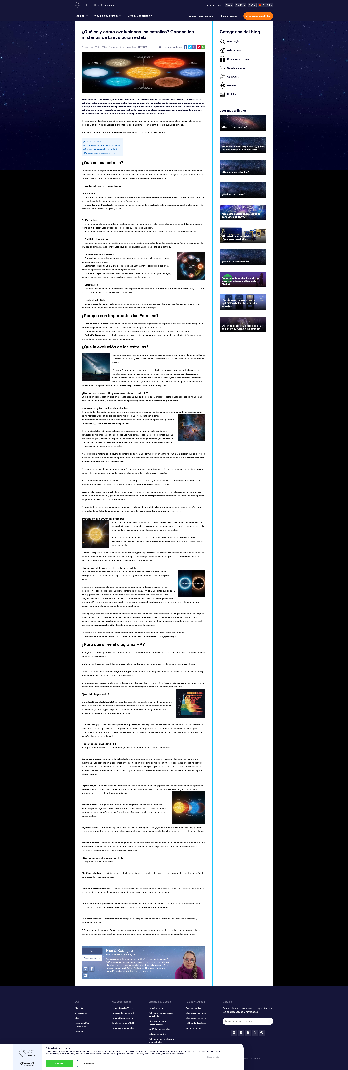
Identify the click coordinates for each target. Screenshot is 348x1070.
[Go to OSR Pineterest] (262, 1033)
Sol (154, 590)
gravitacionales (189, 374)
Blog (228, 5)
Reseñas (79, 1031)
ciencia (122, 47)
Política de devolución (196, 1023)
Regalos (79, 15)
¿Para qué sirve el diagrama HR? (99, 153)
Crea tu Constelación (140, 15)
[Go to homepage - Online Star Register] (95, 5)
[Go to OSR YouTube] (255, 1033)
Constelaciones (193, 1028)
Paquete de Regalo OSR (123, 1013)
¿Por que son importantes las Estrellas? (102, 145)
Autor (92, 951)
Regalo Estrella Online (122, 1008)
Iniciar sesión (229, 15)
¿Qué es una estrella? (93, 141)
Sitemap (255, 1058)
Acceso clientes (193, 1008)
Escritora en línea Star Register (121, 954)
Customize (89, 1064)
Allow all (59, 1064)
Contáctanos (81, 1013)
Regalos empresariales (201, 15)
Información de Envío (196, 1018)
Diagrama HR (90, 664)
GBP (251, 5)
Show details (213, 1057)
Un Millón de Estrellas (159, 1029)
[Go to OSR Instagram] (234, 1033)
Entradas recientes (92, 958)
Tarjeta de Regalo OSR (123, 1023)
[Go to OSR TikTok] (241, 1033)
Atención (210, 5)
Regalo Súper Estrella (122, 1018)
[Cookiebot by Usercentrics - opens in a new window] (27, 1064)
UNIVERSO (142, 47)
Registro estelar (156, 1008)
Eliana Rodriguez (120, 950)
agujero (166, 636)
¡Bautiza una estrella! (258, 15)
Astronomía (87, 47)
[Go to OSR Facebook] (248, 1033)
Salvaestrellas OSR (158, 1034)
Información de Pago (196, 1013)
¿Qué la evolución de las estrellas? (100, 149)
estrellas (131, 47)
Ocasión (239, 5)
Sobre (219, 5)
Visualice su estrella (106, 15)
